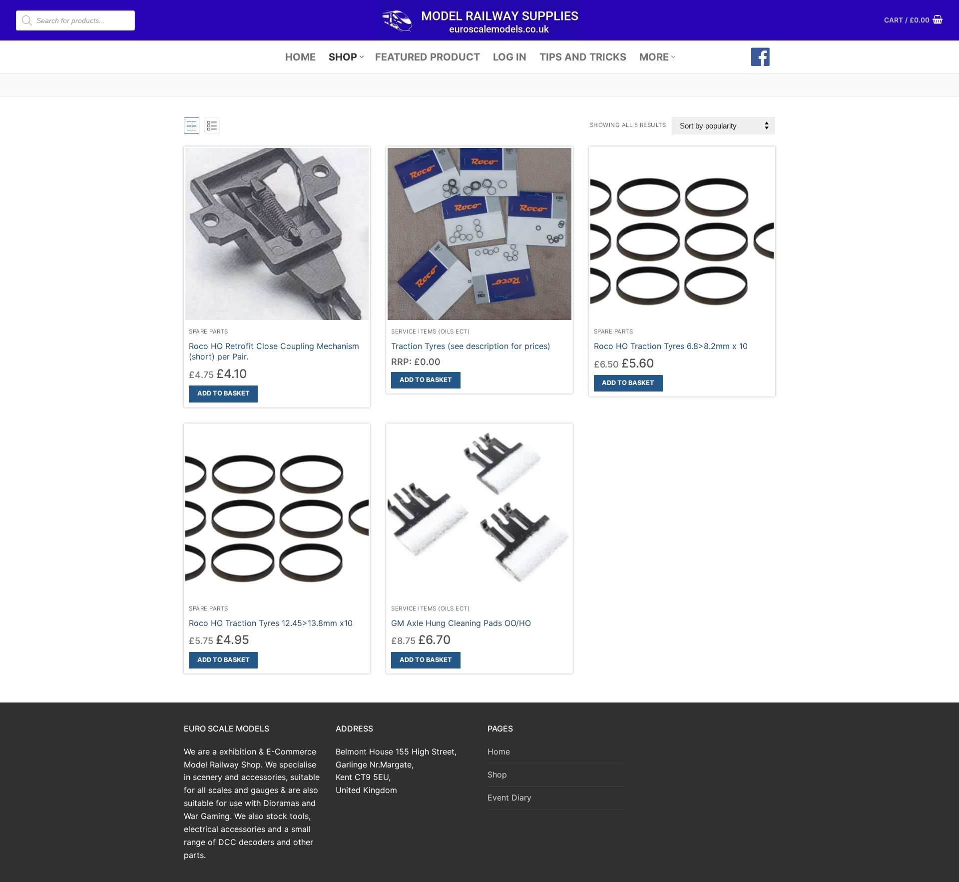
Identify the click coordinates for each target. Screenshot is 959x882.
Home (498, 751)
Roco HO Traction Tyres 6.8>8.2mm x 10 (671, 346)
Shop (497, 775)
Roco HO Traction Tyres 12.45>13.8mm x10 (271, 623)
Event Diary (509, 797)
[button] (223, 394)
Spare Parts (208, 331)
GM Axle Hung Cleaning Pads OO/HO (461, 623)
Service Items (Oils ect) (430, 331)
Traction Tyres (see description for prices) (470, 346)
